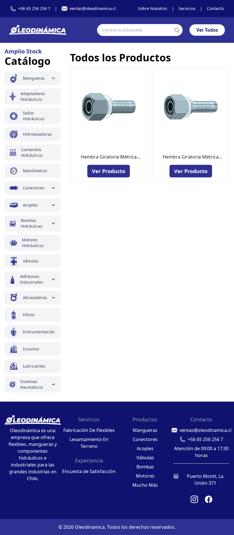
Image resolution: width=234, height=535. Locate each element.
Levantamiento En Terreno (89, 442)
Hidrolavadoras (37, 134)
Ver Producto (108, 171)
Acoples (30, 205)
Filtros (29, 314)
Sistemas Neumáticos (31, 384)
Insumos (31, 349)
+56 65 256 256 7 (34, 8)
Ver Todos (207, 30)
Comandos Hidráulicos (32, 152)
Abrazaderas (35, 297)
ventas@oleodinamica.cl (93, 8)
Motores (145, 476)
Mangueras (34, 78)
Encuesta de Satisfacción (89, 471)
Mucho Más (145, 485)
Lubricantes (34, 366)
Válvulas (31, 261)
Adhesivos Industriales (31, 279)
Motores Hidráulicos (33, 242)
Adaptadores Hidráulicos (33, 96)
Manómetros (35, 170)
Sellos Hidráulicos (34, 115)
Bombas (145, 467)
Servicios (187, 8)
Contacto (215, 8)
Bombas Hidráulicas (32, 223)
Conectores (33, 188)
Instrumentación (39, 331)
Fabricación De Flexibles (89, 430)
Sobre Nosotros (152, 8)
